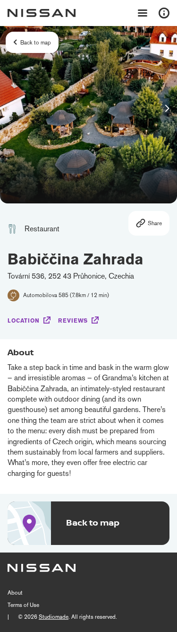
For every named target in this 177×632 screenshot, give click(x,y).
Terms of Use (23, 605)
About (15, 593)
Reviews (73, 321)
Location (24, 321)
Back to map (35, 42)
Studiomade (53, 617)
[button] (167, 108)
